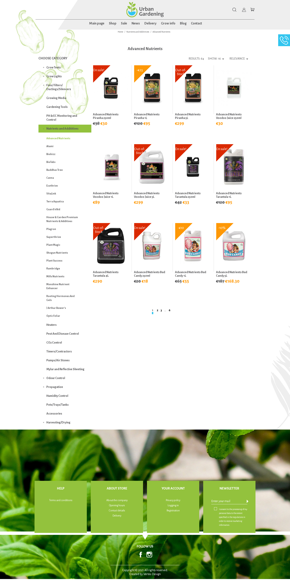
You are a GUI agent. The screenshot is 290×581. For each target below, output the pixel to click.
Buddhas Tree (54, 170)
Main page (96, 23)
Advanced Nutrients (58, 138)
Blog (183, 23)
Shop (112, 23)
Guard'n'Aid (53, 209)
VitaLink (51, 193)
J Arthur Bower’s (56, 308)
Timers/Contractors (59, 351)
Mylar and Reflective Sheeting (65, 369)
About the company (117, 500)
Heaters (51, 324)
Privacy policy (173, 500)
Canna (50, 178)
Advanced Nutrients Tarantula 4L (106, 274)
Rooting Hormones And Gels (60, 298)
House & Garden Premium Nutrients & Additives (62, 219)
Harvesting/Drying (58, 422)
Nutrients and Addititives (62, 128)
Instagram (149, 555)
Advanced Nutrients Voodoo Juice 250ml (229, 116)
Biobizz (50, 154)
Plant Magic (53, 245)
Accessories (54, 413)
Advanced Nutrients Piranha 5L (188, 116)
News (136, 23)
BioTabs (50, 162)
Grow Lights (54, 76)
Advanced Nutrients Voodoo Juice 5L (147, 195)
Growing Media (56, 98)
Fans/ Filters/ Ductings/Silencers (58, 87)
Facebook (141, 555)
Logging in (173, 505)
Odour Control (55, 378)
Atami (49, 146)
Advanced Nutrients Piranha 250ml (106, 116)
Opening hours (117, 505)
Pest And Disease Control (62, 333)
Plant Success (54, 260)
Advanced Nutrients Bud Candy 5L (231, 274)
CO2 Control (54, 342)
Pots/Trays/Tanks (57, 404)
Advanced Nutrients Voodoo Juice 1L (106, 195)
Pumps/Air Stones (58, 360)
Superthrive (53, 237)
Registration (173, 510)
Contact (196, 23)
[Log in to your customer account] (244, 10)
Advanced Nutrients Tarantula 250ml (188, 195)
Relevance (239, 59)
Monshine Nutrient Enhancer (57, 286)
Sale (124, 23)
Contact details (117, 510)
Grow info (168, 23)
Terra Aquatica (55, 201)
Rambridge (53, 268)
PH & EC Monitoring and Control (61, 117)
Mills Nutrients (55, 276)
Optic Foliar (53, 316)
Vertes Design (152, 574)
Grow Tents (53, 67)
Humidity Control (57, 395)
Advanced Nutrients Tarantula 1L (229, 195)
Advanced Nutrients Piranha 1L (147, 116)
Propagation (54, 387)
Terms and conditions (60, 500)
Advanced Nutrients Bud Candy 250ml (149, 274)
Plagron (51, 229)
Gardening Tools (57, 106)
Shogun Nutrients (57, 252)
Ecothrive (52, 185)
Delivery (150, 23)
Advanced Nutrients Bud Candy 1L (190, 274)
